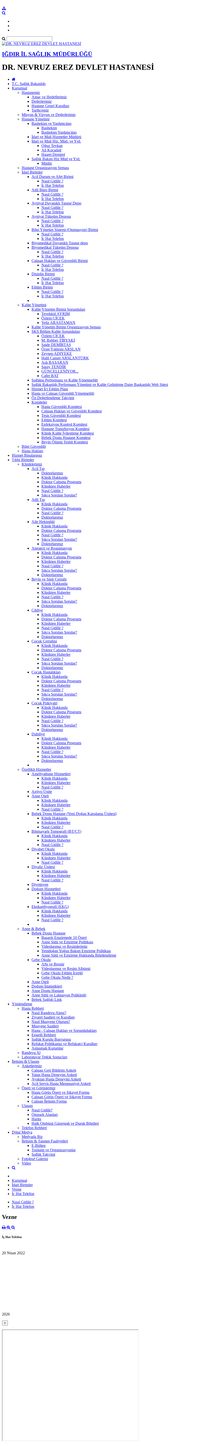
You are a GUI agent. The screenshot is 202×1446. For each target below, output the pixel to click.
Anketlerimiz (32, 1066)
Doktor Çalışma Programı (61, 482)
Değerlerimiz (42, 101)
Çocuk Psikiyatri (44, 703)
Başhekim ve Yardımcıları (51, 123)
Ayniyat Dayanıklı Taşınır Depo (56, 203)
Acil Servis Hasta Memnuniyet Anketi (61, 1083)
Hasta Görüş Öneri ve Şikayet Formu (60, 1092)
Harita (36, 1119)
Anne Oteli (40, 796)
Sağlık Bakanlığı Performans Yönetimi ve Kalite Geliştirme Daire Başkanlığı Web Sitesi (100, 384)
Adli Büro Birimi (45, 190)
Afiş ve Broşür (52, 964)
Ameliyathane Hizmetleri (51, 774)
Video (26, 1163)
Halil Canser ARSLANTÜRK (65, 358)
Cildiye (37, 610)
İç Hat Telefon (52, 185)
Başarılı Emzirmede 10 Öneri (64, 937)
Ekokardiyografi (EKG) (50, 907)
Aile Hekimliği (43, 522)
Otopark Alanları (45, 1114)
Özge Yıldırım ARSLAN (61, 349)
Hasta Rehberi (33, 1008)
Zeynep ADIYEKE (56, 353)
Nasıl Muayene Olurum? (51, 1022)
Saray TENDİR (53, 367)
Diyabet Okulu (43, 849)
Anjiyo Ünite (42, 791)
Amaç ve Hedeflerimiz (49, 97)
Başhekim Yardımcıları (59, 132)
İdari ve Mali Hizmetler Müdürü (56, 137)
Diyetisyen (40, 884)
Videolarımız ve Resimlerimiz (64, 946)
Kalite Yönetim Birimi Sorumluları (58, 309)
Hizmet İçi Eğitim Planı (50, 389)
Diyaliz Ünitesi (43, 867)
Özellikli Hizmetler (36, 769)
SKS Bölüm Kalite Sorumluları (56, 331)
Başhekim (49, 128)
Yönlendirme (22, 1004)
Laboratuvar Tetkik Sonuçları (44, 1057)
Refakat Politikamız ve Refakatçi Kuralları (64, 1044)
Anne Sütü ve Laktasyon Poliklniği (59, 995)
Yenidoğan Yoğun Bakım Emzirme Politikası (76, 951)
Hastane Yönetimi (36, 119)
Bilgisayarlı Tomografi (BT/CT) (56, 831)
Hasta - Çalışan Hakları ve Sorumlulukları (64, 1030)
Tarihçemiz (40, 110)
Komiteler (39, 402)
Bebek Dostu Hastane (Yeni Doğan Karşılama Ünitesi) (74, 814)
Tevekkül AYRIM (55, 314)
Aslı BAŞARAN (54, 362)
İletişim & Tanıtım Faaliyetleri (45, 1141)
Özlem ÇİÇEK (53, 318)
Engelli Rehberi (44, 1035)
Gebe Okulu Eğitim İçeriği (62, 973)
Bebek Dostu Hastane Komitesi (65, 438)
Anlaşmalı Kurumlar (47, 1048)
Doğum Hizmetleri (46, 889)
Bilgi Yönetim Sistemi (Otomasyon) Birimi (65, 230)
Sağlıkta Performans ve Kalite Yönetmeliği (65, 380)
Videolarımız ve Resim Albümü (65, 968)
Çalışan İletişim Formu (49, 1101)
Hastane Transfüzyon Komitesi (65, 429)
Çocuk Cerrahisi (44, 641)
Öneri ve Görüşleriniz (38, 1088)
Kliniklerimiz (32, 464)
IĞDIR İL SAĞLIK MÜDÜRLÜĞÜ (47, 54)
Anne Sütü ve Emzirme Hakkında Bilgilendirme (78, 955)
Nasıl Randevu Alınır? (49, 1013)
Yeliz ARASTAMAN (58, 323)
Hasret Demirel (53, 154)
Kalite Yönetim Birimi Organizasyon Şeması (66, 327)
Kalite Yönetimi (34, 305)
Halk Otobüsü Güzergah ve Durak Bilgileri (65, 1123)
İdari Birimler (32, 172)
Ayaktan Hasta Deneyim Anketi (56, 1079)
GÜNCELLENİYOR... (60, 371)
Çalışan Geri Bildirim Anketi (54, 1070)
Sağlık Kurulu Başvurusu (51, 1039)
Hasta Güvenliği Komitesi (61, 407)
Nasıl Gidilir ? (52, 181)
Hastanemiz (31, 92)
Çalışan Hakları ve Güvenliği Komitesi (71, 411)
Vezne (16, 1189)
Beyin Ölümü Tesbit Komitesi (64, 442)
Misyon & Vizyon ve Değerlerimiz (49, 115)
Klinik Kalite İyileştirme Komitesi (67, 433)
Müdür (46, 163)
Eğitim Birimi (42, 287)
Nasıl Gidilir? (42, 1110)
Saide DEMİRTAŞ (56, 345)
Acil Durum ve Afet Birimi (52, 177)
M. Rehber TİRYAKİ (58, 340)
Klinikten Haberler (55, 486)
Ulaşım (27, 1106)
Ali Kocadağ (51, 150)
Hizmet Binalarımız (27, 455)
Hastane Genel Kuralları (50, 106)
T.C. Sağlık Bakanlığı (29, 84)
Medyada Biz (32, 1137)
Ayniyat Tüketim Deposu (51, 216)
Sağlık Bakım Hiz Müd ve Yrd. (56, 159)
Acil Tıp (38, 469)
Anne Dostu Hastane (48, 991)
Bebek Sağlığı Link (47, 999)
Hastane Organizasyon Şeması (45, 168)
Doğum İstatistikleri (47, 986)
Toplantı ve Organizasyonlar (54, 1150)
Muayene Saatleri (45, 1026)
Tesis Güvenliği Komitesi (61, 415)
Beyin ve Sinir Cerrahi (49, 579)
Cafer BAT (50, 376)
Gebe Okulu (41, 960)
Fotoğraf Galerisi (35, 1159)
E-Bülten (39, 1145)
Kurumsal (19, 88)
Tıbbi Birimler (23, 460)
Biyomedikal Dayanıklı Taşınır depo (60, 243)
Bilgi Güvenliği (34, 446)
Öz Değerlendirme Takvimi (53, 398)
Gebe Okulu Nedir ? (57, 977)
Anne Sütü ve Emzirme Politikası (67, 942)
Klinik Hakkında (54, 477)
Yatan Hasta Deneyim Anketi (54, 1075)
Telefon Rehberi (34, 1128)
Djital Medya (22, 1132)
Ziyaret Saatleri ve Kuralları (53, 1017)
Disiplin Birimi (43, 274)
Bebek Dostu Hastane (49, 933)
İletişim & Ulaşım (25, 1061)
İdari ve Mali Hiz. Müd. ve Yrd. (56, 141)
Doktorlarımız (52, 473)
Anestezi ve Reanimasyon (52, 548)
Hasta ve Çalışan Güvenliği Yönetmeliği (63, 393)
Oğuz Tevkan (52, 146)
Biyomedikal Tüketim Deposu (55, 247)
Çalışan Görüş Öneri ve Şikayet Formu (62, 1097)
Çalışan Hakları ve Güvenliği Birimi (60, 261)
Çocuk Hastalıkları (46, 672)
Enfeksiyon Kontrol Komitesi (64, 424)
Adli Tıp (38, 499)
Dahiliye (38, 734)
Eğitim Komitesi (54, 420)
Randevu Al (31, 1053)
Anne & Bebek (33, 929)
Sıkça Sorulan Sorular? (59, 495)
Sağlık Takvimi (43, 1154)
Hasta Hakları (32, 451)
